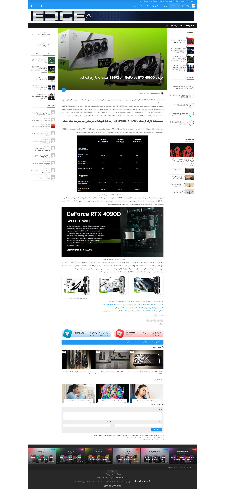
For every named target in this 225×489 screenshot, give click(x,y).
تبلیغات (176, 468)
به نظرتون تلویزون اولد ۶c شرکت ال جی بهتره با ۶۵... (41, 157)
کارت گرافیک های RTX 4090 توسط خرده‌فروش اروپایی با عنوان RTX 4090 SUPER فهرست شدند (131, 304)
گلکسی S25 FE (180, 1)
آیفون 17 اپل (154, 1)
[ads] (112, 16)
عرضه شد (115, 100)
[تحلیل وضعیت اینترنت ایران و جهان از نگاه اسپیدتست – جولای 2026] (51, 60)
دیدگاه (160, 410)
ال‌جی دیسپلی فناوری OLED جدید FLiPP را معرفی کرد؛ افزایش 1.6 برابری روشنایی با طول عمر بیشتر (179, 68)
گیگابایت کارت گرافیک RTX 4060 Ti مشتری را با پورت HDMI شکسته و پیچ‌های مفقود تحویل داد (178, 59)
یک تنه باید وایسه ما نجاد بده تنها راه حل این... (41, 135)
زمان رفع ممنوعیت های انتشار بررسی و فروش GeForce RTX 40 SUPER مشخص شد (135, 301)
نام (160, 422)
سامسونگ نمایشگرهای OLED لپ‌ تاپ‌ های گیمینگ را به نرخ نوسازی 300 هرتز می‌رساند (178, 50)
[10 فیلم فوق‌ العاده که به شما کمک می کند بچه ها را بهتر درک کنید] (112, 393)
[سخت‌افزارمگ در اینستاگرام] (112, 486)
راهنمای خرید (155, 6)
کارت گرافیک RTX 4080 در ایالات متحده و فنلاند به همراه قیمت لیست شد (148, 373)
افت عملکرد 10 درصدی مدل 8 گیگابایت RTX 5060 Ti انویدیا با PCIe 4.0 (79, 373)
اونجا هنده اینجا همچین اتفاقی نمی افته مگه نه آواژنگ (41, 127)
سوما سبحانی (153, 93)
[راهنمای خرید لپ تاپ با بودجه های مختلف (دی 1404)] (70, 456)
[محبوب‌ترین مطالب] (37, 54)
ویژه (135, 6)
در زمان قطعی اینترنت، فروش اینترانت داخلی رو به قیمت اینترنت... (40, 114)
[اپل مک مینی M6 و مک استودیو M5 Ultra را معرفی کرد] (51, 78)
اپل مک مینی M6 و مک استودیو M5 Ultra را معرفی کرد (39, 79)
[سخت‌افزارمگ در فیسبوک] (110, 486)
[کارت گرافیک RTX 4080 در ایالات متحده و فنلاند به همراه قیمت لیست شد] (146, 359)
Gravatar (147, 440)
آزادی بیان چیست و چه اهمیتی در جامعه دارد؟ (179, 192)
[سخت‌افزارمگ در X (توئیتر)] (107, 486)
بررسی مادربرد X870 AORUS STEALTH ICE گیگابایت (180, 105)
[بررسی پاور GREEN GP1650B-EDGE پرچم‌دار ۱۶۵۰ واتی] (190, 41)
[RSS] (120, 486)
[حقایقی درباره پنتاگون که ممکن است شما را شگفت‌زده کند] (189, 170)
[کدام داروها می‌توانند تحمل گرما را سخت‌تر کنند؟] (146, 393)
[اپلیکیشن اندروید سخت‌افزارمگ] (118, 486)
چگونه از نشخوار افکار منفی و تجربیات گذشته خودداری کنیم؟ (79, 402)
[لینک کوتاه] (138, 93)
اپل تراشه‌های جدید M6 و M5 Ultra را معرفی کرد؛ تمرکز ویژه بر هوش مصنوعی (134, 342)
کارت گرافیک (169, 25)
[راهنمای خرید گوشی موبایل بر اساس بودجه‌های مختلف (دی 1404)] (126, 456)
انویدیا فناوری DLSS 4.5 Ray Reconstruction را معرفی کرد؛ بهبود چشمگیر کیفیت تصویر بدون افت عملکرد (39, 69)
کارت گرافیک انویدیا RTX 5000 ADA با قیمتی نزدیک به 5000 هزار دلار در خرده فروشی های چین (132, 311)
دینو (141, 1)
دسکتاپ (178, 25)
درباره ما (183, 468)
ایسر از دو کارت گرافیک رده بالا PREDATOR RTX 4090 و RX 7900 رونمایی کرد (136, 308)
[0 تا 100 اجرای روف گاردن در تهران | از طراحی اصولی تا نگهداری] (189, 177)
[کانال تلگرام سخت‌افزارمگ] (115, 486)
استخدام (170, 468)
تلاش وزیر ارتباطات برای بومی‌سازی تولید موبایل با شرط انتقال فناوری (39, 96)
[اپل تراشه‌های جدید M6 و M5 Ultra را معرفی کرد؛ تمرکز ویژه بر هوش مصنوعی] (51, 87)
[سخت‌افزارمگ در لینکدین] (105, 486)
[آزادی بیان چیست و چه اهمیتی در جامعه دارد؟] (189, 191)
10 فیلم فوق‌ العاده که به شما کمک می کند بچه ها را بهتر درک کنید (113, 402)
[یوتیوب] (138, 333)
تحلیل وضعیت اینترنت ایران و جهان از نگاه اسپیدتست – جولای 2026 (39, 61)
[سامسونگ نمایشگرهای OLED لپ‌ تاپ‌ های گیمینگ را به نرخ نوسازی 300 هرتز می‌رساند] (190, 50)
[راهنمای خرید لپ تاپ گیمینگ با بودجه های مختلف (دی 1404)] (42, 456)
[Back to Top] (112, 471)
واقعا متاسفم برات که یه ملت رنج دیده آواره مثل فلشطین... (40, 172)
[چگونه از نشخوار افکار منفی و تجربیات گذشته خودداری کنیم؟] (78, 393)
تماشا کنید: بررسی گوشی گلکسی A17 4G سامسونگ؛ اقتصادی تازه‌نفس (179, 114)
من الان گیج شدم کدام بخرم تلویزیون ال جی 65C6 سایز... (41, 142)
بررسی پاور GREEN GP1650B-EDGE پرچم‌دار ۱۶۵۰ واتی (178, 41)
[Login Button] (31, 6)
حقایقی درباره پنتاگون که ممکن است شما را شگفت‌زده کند (178, 171)
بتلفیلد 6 (146, 1)
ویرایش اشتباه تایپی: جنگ (43, 178)
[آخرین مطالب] (49, 54)
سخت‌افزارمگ (190, 468)
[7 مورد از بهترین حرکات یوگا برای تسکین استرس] (189, 185)
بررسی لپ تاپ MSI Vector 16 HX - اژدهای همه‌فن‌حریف (179, 123)
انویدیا (155, 315)
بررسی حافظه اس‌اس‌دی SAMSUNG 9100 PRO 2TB (179, 96)
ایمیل (109, 422)
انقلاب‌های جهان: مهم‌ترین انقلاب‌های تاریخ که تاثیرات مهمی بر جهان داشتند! (183, 160)
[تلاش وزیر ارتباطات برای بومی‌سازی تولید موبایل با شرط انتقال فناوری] (51, 96)
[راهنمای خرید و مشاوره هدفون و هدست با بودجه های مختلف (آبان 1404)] (183, 456)
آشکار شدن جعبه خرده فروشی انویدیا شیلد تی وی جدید (115, 372)
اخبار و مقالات (175, 6)
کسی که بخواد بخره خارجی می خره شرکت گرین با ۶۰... (41, 164)
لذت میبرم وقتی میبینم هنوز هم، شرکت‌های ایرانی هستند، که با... (42, 149)
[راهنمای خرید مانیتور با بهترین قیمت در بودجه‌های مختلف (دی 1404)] (98, 456)
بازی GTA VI (190, 1)
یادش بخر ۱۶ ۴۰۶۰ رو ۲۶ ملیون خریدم (41, 120)
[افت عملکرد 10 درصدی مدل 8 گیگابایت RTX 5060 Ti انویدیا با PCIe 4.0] (79, 359)
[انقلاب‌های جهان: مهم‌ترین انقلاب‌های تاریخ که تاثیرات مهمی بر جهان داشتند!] (182, 150)
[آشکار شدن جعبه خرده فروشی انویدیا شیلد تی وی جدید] (112, 359)
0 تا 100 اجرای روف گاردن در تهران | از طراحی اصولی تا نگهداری (177, 178)
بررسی (165, 6)
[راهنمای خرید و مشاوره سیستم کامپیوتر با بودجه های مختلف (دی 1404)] (155, 456)
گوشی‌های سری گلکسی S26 (167, 1)
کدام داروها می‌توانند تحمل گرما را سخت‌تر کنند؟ (148, 401)
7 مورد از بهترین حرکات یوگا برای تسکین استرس (178, 185)
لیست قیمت (144, 6)
